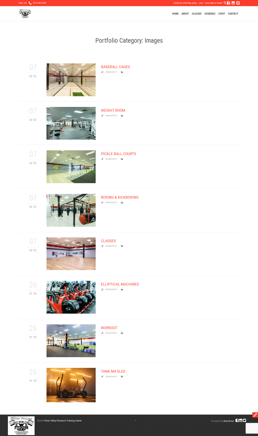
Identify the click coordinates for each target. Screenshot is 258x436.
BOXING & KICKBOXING (119, 197)
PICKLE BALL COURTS (118, 154)
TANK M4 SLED (113, 371)
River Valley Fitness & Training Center (63, 420)
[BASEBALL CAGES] (71, 79)
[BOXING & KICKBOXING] (71, 210)
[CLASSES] (71, 253)
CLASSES (108, 241)
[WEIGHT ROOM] (71, 123)
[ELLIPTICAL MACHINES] (71, 297)
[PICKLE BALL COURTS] (71, 166)
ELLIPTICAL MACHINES (120, 284)
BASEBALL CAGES (115, 67)
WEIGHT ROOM (113, 110)
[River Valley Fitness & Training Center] (25, 13)
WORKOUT (109, 328)
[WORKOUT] (71, 340)
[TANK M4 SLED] (71, 385)
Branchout (111, 72)
